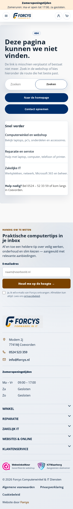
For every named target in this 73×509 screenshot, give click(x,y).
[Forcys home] (22, 321)
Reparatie (10, 419)
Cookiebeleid (11, 494)
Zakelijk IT (10, 429)
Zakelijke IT (13, 168)
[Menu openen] (6, 16)
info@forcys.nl (19, 360)
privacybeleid (32, 296)
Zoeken (51, 84)
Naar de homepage (36, 97)
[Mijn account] (58, 16)
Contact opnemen (36, 109)
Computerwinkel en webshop (26, 135)
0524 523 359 (18, 352)
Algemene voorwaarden (18, 487)
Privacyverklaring (51, 487)
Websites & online (17, 439)
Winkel (8, 409)
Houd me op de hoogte (36, 283)
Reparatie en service (19, 151)
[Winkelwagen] (67, 16)
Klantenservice (15, 449)
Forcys (24, 502)
